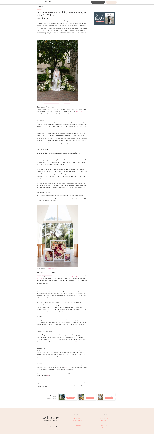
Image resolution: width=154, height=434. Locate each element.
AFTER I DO (39, 9)
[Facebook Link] (47, 427)
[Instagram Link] (44, 427)
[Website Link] (51, 421)
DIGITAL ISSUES (103, 422)
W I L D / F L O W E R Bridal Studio (51, 103)
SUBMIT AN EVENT (77, 423)
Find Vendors (98, 2)
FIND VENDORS (77, 418)
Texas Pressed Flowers (51, 268)
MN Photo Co (67, 103)
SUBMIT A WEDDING (111, 2)
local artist (66, 367)
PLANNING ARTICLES (77, 422)
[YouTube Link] (53, 427)
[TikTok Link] (56, 427)
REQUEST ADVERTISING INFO (103, 418)
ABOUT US (103, 420)
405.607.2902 (103, 416)
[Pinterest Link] (50, 427)
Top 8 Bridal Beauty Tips (78, 385)
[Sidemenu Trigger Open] (38, 2)
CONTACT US (103, 423)
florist (76, 341)
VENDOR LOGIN (103, 425)
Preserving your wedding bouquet (44, 275)
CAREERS (103, 427)
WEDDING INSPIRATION (77, 420)
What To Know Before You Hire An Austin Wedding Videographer (48, 385)
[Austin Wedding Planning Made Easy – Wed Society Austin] (48, 2)
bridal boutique (79, 111)
